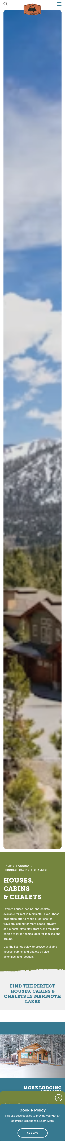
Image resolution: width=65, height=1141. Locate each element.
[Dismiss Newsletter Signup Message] (58, 1097)
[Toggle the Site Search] (5, 4)
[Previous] (5, 1056)
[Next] (60, 1056)
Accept (32, 1133)
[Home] (32, 9)
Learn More (46, 1121)
